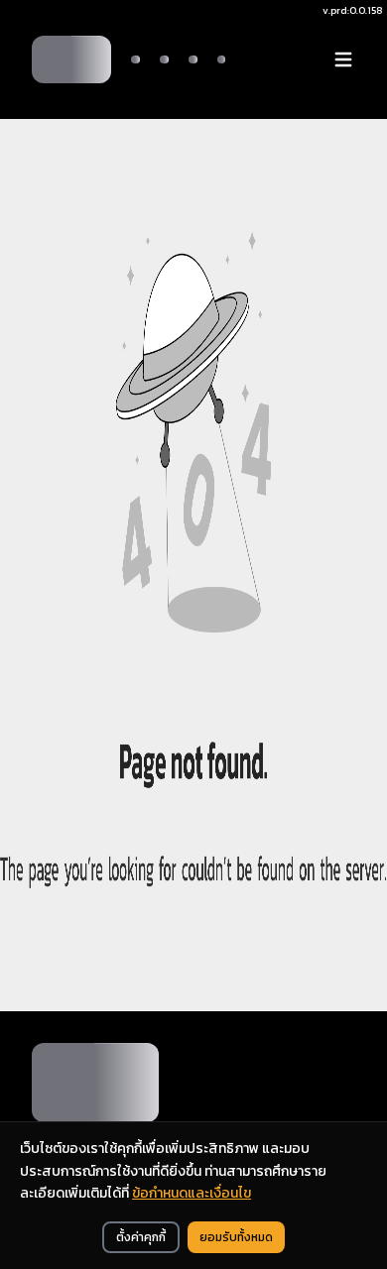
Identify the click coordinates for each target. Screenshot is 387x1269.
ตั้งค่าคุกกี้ (141, 1237)
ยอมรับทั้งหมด (236, 1237)
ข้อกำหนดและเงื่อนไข (191, 1193)
